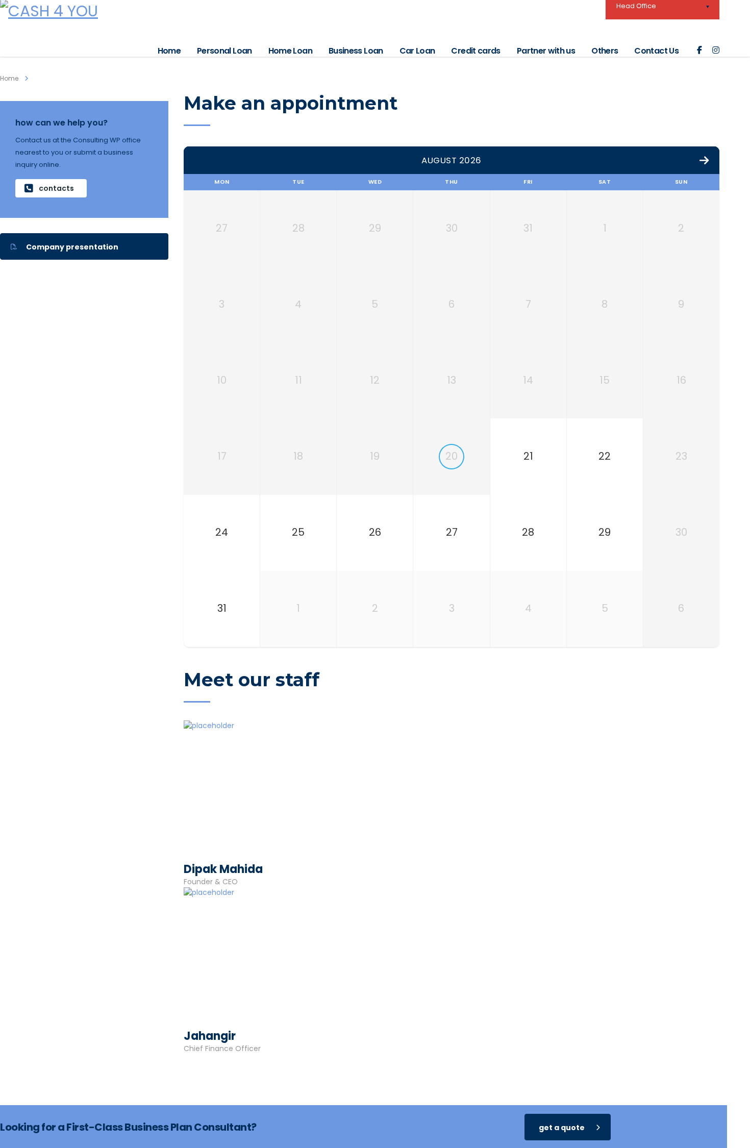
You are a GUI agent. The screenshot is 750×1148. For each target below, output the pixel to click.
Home (169, 51)
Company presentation (72, 247)
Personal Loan (224, 51)
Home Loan (290, 51)
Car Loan (417, 51)
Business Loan (356, 51)
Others (604, 51)
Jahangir (210, 1036)
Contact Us (656, 51)
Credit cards (475, 51)
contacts (56, 188)
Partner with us (546, 51)
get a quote (562, 1127)
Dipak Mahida (223, 869)
